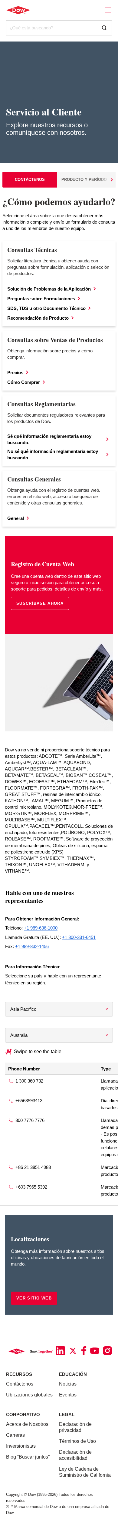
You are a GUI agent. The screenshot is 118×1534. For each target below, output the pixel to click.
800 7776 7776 (29, 1120)
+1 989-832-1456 (32, 946)
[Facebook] (84, 1350)
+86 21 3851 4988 (33, 1167)
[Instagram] (107, 1350)
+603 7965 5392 (31, 1187)
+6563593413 (28, 1100)
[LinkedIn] (60, 1350)
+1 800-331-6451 (79, 937)
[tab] (29, 180)
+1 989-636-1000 (40, 927)
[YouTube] (94, 1350)
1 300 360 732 (29, 1080)
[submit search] (107, 28)
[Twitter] (72, 1350)
